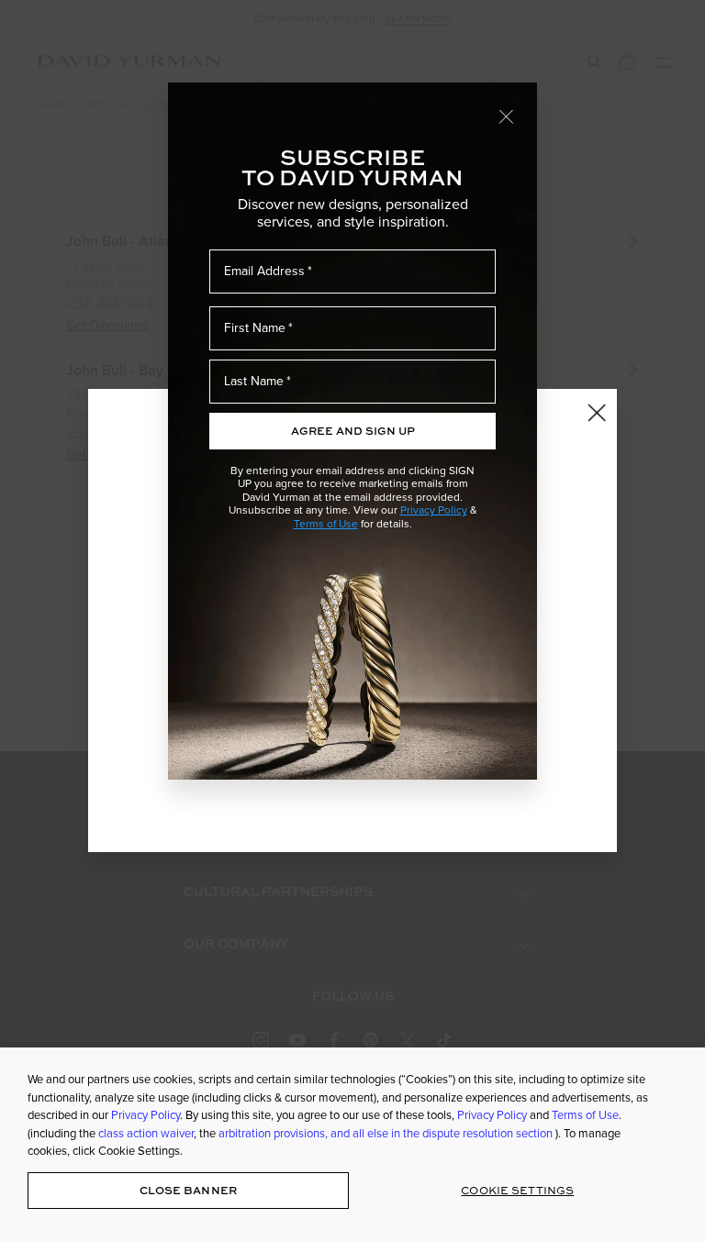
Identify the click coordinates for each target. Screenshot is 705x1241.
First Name (254, 328)
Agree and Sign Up (353, 430)
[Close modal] (506, 116)
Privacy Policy (433, 510)
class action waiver (146, 1133)
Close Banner (188, 1190)
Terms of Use (326, 523)
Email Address (264, 271)
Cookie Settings (517, 1190)
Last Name (254, 381)
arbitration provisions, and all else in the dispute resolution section (386, 1133)
